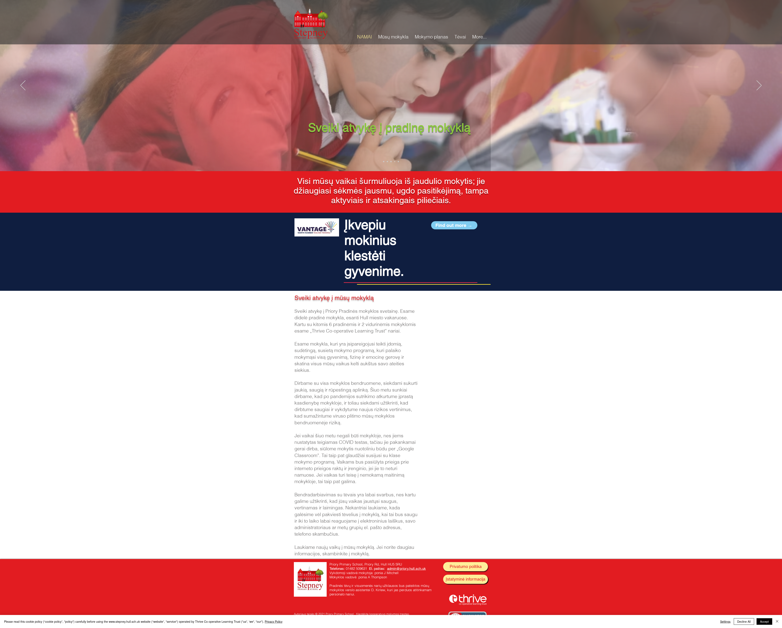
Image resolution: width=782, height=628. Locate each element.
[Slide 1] (383, 161)
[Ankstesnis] (22, 85)
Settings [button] (725, 621)
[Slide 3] (391, 161)
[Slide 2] (387, 161)
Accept (764, 621)
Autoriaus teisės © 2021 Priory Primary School (324, 614)
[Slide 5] (398, 161)
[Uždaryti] (777, 621)
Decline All (744, 621)
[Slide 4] (394, 161)
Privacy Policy (273, 621)
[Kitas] (759, 85)
